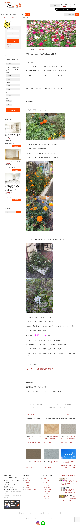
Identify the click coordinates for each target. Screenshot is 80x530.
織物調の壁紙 (30, 467)
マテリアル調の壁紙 (66, 443)
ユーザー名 (10, 28)
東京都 (44, 478)
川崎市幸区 (47, 491)
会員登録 (9, 44)
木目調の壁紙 (47, 443)
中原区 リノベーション (41, 407)
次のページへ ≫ (71, 415)
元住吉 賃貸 (31, 404)
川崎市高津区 (47, 496)
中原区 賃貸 (31, 407)
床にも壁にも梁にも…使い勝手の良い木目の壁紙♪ (61, 418)
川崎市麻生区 (47, 498)
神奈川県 (45, 483)
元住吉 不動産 (61, 407)
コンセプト (8, 14)
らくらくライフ (54, 404)
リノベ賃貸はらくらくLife (38, 518)
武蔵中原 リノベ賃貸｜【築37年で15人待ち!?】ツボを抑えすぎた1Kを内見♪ (68, 491)
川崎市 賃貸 (52, 407)
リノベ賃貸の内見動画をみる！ (67, 475)
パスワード (10, 34)
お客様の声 (21, 14)
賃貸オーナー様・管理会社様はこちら (65, 9)
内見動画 (15, 14)
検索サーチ (27, 480)
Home (2, 14)
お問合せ (27, 14)
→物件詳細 (16, 146)
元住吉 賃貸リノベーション (42, 404)
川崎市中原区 (47, 493)
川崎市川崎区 (47, 489)
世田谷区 (46, 480)
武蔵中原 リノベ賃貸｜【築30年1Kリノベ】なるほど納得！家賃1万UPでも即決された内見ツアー (68, 482)
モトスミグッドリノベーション (68, 404)
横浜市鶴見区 (47, 485)
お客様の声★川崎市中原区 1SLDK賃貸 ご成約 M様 (68, 466)
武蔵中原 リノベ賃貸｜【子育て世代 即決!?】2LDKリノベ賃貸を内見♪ (68, 498)
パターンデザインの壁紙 (33, 443)
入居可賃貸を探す (55, 5)
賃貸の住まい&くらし (47, 50)
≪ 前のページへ (31, 415)
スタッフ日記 (37, 50)
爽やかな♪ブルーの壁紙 (33, 418)
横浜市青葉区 (47, 487)
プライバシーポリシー (30, 489)
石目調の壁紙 (47, 467)
